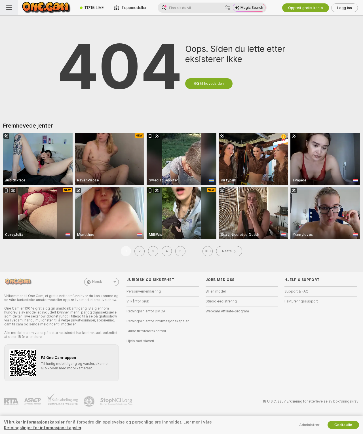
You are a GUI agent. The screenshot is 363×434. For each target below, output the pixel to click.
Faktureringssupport (301, 301)
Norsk (97, 282)
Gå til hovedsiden (209, 83)
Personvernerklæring (143, 291)
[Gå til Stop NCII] (117, 401)
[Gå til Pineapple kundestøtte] (90, 401)
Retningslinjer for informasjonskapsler (157, 321)
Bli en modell (216, 291)
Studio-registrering (221, 301)
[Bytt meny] (9, 7)
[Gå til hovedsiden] (46, 7)
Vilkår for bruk (137, 301)
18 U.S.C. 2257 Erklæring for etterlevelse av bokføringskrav (310, 401)
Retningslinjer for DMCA (145, 311)
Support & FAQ (296, 291)
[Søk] (228, 8)
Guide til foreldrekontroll (146, 331)
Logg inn (344, 8)
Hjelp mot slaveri (140, 341)
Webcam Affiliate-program (227, 311)
